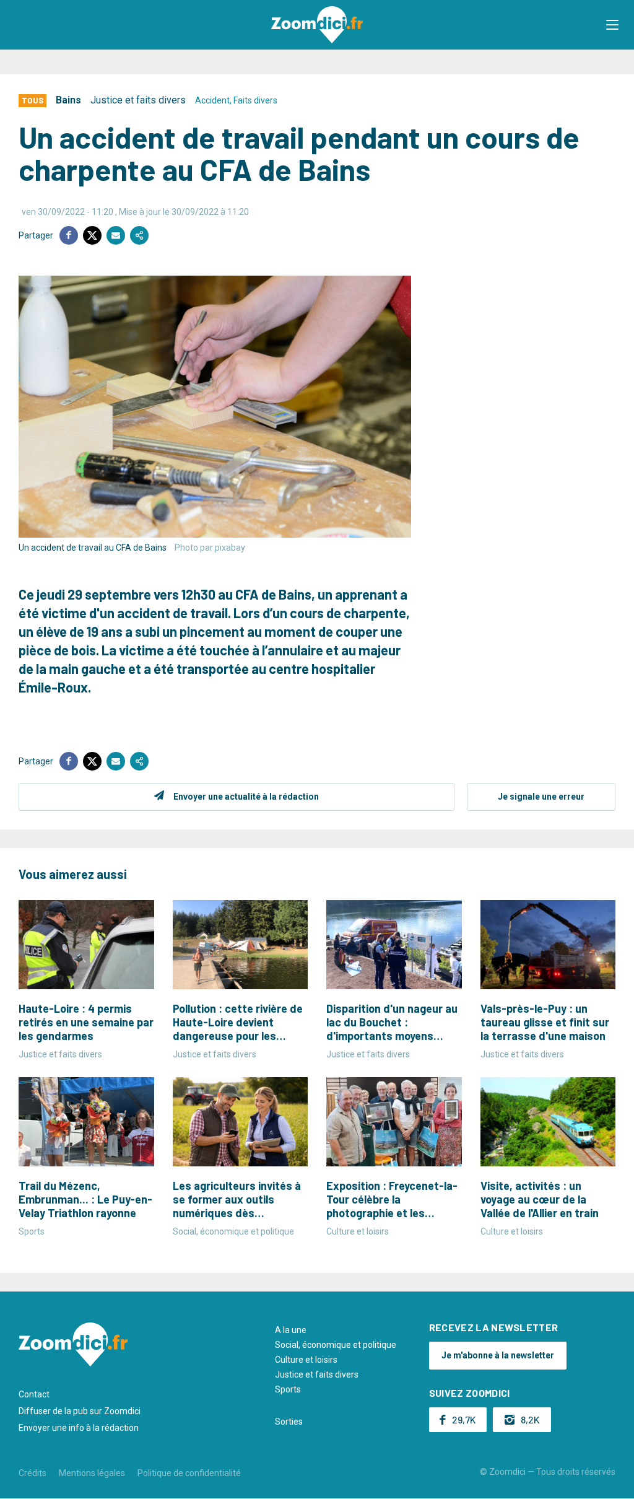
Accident (212, 100)
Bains (68, 100)
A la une (290, 1330)
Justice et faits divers (138, 100)
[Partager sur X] (92, 235)
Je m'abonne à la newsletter (497, 1355)
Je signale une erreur (541, 797)
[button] (612, 24)
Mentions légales (92, 1473)
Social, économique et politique (335, 1345)
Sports (288, 1389)
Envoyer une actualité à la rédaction (246, 797)
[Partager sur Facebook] (68, 235)
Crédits (32, 1473)
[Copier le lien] (139, 235)
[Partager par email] (115, 235)
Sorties (289, 1422)
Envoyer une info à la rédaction (79, 1428)
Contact (34, 1394)
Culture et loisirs (306, 1360)
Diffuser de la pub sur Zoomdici (80, 1411)
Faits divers (255, 100)
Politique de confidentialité (189, 1473)
